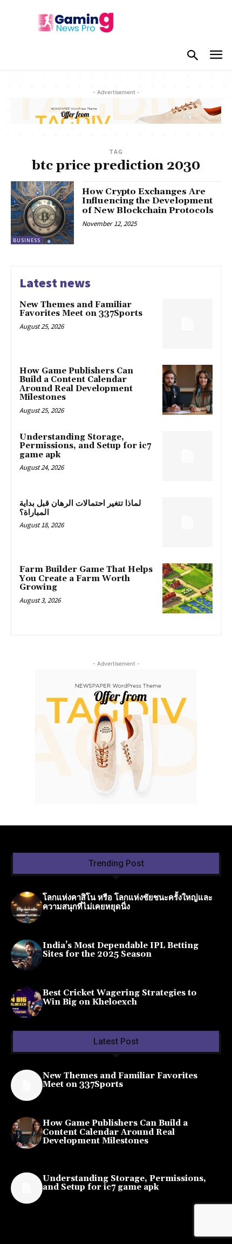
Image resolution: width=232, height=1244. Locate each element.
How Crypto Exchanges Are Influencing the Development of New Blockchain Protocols (148, 201)
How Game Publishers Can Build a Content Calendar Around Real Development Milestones (76, 384)
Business (26, 240)
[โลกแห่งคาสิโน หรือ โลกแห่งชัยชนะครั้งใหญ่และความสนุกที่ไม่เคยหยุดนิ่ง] (27, 907)
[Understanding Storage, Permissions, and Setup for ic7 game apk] (187, 456)
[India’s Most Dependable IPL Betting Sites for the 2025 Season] (27, 955)
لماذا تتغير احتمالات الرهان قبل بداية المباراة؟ (80, 508)
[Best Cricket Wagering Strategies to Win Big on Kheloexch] (27, 1003)
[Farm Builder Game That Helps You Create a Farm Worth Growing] (187, 588)
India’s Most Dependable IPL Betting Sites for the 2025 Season (121, 950)
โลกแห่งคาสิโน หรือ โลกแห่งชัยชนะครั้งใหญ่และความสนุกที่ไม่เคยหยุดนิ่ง (128, 902)
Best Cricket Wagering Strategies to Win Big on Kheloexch (119, 997)
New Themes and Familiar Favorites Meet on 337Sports (80, 309)
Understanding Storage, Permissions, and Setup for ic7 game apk (85, 446)
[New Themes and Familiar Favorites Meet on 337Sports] (187, 324)
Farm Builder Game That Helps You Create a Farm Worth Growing (86, 578)
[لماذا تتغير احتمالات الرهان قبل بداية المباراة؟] (187, 522)
